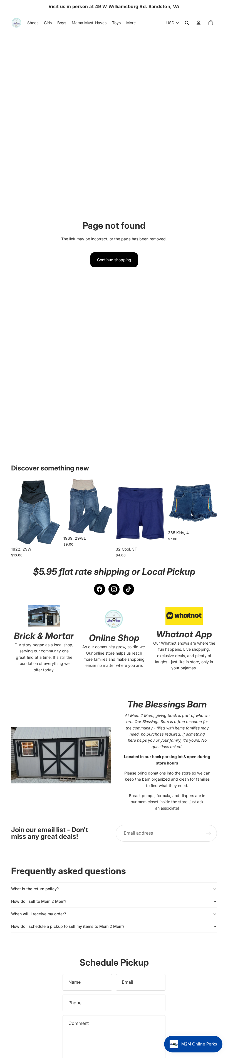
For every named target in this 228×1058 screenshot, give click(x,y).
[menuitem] (130, 22)
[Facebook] (99, 589)
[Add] (51, 535)
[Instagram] (114, 589)
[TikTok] (128, 589)
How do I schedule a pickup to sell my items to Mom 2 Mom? (67, 926)
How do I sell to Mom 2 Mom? (38, 901)
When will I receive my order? (38, 913)
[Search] (187, 23)
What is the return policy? (35, 888)
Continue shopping (114, 259)
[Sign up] (208, 833)
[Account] (198, 23)
